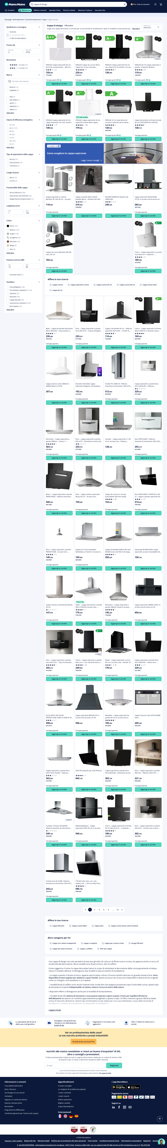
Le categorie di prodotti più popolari (72, 1089)
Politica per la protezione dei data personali (68, 1141)
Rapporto (147, 1141)
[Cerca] (31, 4)
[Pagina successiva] (122, 909)
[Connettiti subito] (155, 4)
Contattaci (8, 1096)
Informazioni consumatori (131, 1141)
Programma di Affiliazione (14, 1110)
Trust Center (93, 1141)
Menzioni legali (43, 1141)
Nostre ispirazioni (65, 1099)
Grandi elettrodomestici (33, 20)
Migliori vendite (64, 1103)
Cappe (44, 20)
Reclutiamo (9, 1106)
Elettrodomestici (18, 20)
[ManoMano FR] (60, 1116)
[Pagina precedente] (85, 909)
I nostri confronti (64, 1093)
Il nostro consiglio (65, 1086)
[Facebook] (119, 1107)
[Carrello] (160, 4)
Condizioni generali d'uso (109, 1141)
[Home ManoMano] (15, 4)
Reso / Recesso (10, 1089)
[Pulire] (124, 4)
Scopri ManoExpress (66, 1106)
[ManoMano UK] (65, 1116)
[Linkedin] (113, 1107)
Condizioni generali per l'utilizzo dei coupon (21, 1113)
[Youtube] (130, 1107)
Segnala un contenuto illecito (16, 1099)
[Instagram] (124, 1107)
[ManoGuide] (161, 1142)
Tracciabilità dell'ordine (14, 1086)
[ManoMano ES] (76, 1116)
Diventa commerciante (13, 1103)
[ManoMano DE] (71, 1116)
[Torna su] (160, 1119)
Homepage (8, 20)
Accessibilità (157, 1141)
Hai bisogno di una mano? (15, 1093)
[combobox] (152, 27)
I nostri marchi (63, 1096)
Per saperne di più (105, 1073)
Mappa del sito (30, 1141)
